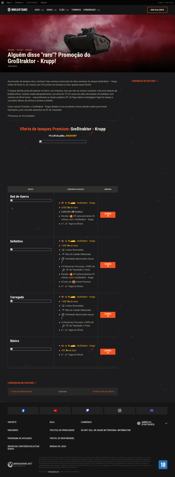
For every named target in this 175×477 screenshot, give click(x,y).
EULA (52, 422)
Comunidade (89, 9)
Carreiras (86, 422)
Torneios (76, 9)
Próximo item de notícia (103, 391)
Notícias (20, 50)
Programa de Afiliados (20, 438)
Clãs (61, 9)
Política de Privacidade (62, 430)
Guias (49, 9)
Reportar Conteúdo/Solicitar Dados (23, 447)
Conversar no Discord (143, 81)
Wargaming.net (53, 472)
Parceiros (13, 430)
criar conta (169, 3)
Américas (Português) (148, 423)
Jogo (37, 9)
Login (160, 3)
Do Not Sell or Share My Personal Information (106, 430)
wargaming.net (20, 465)
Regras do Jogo (58, 446)
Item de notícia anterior (22, 391)
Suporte (12, 422)
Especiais (28, 50)
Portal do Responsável (62, 438)
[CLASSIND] (163, 464)
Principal (11, 50)
